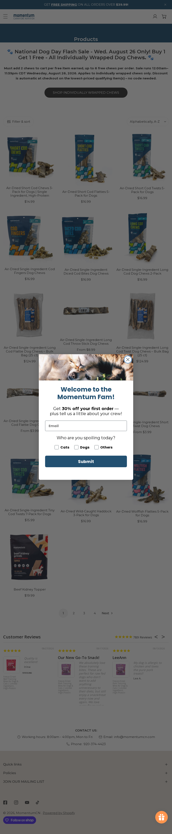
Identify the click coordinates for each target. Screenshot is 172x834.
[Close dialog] (128, 359)
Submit (86, 461)
